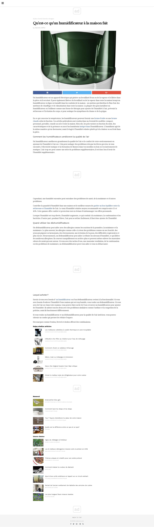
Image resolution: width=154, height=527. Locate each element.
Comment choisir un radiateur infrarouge (59, 348)
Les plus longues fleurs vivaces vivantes (59, 494)
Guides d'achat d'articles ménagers (43, 18)
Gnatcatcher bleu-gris (52, 400)
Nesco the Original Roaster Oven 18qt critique (61, 366)
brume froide (99, 118)
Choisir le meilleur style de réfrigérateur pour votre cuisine (65, 375)
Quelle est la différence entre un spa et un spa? (62, 427)
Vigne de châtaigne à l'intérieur (56, 440)
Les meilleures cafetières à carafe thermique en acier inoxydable (68, 330)
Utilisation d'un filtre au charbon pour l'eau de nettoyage (65, 339)
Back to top (77, 517)
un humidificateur (63, 300)
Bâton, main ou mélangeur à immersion (59, 357)
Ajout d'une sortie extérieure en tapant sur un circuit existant (66, 476)
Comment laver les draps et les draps (58, 409)
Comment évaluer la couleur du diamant (59, 467)
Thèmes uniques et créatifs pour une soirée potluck (63, 458)
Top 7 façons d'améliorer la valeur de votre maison (63, 418)
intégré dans (85, 127)
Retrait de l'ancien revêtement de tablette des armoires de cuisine (68, 485)
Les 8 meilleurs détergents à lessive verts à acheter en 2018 (66, 449)
